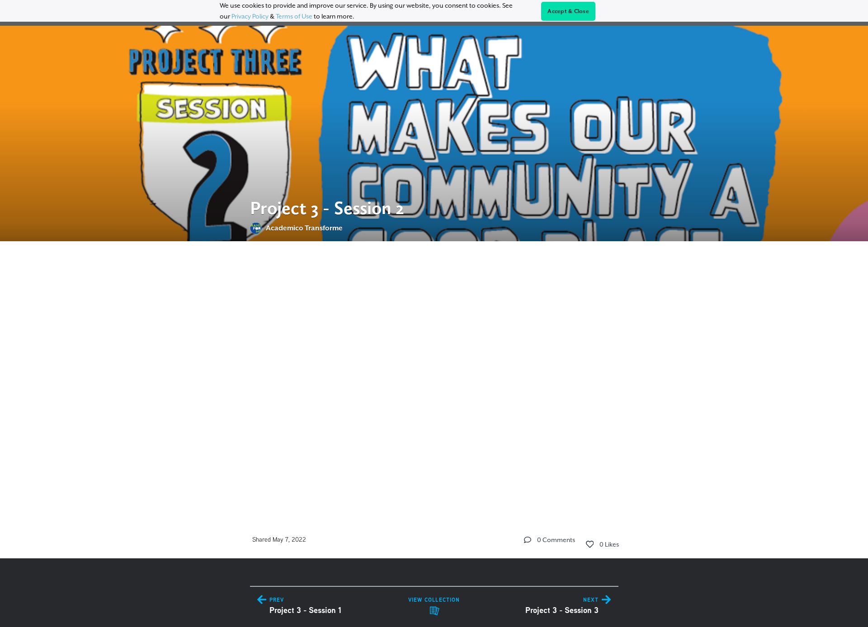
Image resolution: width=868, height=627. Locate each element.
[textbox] (434, 374)
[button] (527, 539)
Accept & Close (568, 11)
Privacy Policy (250, 16)
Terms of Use (294, 16)
